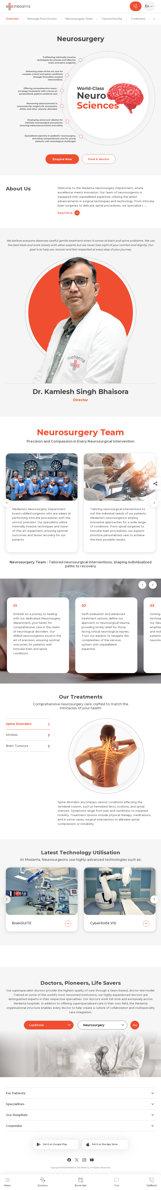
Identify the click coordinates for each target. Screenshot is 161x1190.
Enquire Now (62, 159)
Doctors (43, 1185)
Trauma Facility (111, 18)
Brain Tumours (17, 746)
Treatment (138, 18)
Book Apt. (81, 1185)
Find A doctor (98, 159)
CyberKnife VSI (103, 923)
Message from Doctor (42, 18)
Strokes (12, 735)
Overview (12, 18)
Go (135, 1025)
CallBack (151, 1185)
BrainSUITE (21, 923)
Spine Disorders (18, 724)
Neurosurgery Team (79, 18)
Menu (7, 1185)
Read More (65, 212)
